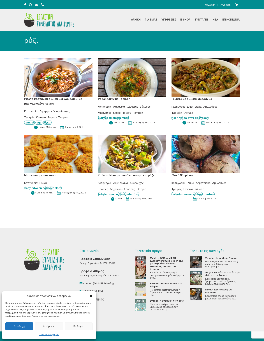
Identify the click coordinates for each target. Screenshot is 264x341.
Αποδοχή (19, 326)
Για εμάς (151, 19)
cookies (56, 188)
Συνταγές (201, 19)
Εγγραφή (225, 4)
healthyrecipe (191, 118)
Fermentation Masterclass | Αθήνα (166, 285)
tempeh (29, 122)
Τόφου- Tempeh (58, 117)
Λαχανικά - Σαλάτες (125, 107)
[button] (91, 296)
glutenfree (132, 194)
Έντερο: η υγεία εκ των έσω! (167, 300)
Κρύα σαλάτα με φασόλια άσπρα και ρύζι (126, 175)
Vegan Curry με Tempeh (114, 99)
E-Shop (185, 19)
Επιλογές (78, 326)
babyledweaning (35, 188)
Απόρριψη (49, 326)
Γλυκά (43, 183)
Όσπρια (41, 117)
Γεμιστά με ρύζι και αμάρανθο (192, 99)
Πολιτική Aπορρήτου (49, 334)
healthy (177, 118)
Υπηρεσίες (168, 19)
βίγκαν (47, 122)
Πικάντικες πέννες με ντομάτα (218, 291)
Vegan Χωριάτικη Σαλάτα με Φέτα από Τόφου (222, 274)
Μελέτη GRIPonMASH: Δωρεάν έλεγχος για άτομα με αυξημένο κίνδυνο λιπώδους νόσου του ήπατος (166, 264)
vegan (39, 122)
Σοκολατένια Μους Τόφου (221, 258)
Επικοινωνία (231, 19)
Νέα (215, 19)
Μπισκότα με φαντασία (40, 175)
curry (101, 118)
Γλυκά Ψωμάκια (182, 175)
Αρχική (136, 19)
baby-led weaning (183, 194)
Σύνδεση (210, 4)
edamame (111, 118)
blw (48, 188)
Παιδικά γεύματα (194, 189)
